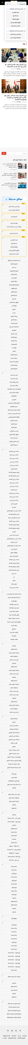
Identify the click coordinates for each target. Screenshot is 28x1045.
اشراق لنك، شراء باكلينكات (14, 389)
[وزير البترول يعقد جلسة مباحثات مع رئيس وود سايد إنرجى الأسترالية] (14, 55)
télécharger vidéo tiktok (14, 1017)
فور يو (14, 531)
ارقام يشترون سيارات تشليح (14, 760)
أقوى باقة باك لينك (14, 615)
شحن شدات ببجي (14, 535)
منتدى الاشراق (14, 406)
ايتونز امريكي (14, 469)
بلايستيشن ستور (14, 556)
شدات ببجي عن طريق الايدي (14, 510)
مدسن (14, 312)
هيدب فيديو (14, 333)
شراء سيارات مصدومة (14, 764)
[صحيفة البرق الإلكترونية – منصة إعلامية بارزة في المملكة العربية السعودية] (22, 185)
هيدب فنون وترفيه (14, 441)
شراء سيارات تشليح (14, 753)
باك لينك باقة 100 (14, 608)
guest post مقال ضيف (14, 597)
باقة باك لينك (14, 223)
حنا (14, 577)
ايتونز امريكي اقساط (14, 524)
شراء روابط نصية (14, 382)
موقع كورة (14, 918)
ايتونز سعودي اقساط (14, 472)
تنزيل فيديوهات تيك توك (14, 1010)
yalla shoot (14, 649)
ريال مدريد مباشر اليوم (14, 794)
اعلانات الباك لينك (14, 392)
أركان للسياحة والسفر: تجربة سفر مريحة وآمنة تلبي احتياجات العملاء (9, 165)
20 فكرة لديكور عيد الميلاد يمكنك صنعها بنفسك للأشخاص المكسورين (9, 175)
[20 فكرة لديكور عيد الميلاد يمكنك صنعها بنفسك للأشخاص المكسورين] (22, 176)
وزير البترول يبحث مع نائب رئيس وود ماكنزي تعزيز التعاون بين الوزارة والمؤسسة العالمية (15, 97)
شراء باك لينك (14, 375)
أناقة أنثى (14, 305)
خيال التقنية (14, 274)
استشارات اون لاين (14, 326)
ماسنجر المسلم (14, 233)
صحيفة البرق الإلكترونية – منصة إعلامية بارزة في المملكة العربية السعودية (9, 185)
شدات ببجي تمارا (14, 455)
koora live (14, 832)
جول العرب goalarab (14, 781)
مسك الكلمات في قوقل (14, 260)
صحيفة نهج (14, 295)
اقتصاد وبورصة (23, 61)
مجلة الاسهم (14, 281)
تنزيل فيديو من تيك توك (14, 1003)
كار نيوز (14, 299)
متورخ (14, 309)
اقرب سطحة (14, 743)
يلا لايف (14, 788)
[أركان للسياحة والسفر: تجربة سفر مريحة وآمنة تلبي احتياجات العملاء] (22, 166)
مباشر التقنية (14, 354)
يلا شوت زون (14, 990)
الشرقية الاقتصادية (14, 285)
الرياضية (14, 636)
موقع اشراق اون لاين (14, 250)
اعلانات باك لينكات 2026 (14, 976)
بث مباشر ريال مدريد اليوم (14, 784)
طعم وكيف (14, 344)
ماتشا (14, 580)
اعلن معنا (14, 1035)
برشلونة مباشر (14, 656)
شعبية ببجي (14, 549)
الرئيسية (24, 1035)
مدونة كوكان (14, 292)
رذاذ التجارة (14, 340)
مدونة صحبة (14, 358)
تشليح (14, 746)
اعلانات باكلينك (14, 639)
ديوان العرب (14, 625)
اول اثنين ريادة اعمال (14, 206)
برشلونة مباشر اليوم (14, 797)
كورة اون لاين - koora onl (14, 849)
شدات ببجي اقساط (14, 451)
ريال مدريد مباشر (14, 659)
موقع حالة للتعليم (14, 434)
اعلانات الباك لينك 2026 (14, 410)
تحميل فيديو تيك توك (14, 1007)
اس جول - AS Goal (14, 860)
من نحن (19, 1035)
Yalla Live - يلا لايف (14, 846)
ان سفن (14, 267)
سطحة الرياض (14, 718)
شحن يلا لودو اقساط (14, 475)
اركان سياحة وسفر (14, 254)
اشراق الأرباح (14, 368)
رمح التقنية (14, 337)
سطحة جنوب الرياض (14, 739)
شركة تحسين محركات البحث (14, 226)
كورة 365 (14, 774)
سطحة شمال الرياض (14, 732)
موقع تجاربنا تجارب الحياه (14, 622)
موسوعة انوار (14, 365)
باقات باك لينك (14, 385)
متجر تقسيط (14, 489)
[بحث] (2, 2)
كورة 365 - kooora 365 (14, 856)
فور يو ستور (14, 503)
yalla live (14, 808)
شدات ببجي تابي (14, 462)
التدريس (14, 399)
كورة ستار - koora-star (14, 818)
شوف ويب (14, 278)
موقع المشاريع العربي (14, 417)
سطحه (14, 722)
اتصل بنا (5, 1038)
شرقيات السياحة (14, 361)
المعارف (14, 330)
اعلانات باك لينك (14, 632)
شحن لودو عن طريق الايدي (14, 545)
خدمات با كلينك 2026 (14, 618)
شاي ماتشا (14, 584)
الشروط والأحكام (21, 1038)
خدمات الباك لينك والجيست (14, 594)
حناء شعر (14, 573)
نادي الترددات (14, 323)
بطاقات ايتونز (14, 552)
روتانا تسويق (14, 316)
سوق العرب (14, 601)
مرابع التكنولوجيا (14, 271)
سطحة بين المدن (14, 725)
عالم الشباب (14, 216)
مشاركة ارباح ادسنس (14, 210)
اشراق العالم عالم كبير (14, 403)
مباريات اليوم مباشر (14, 652)
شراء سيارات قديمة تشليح (14, 767)
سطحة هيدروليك (14, 729)
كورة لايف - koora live (14, 952)
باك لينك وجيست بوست (14, 413)
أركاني (14, 351)
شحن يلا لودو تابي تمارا (14, 517)
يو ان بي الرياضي (14, 431)
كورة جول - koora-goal (14, 821)
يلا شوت (14, 645)
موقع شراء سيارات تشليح (14, 757)
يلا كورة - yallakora (14, 853)
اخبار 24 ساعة (14, 438)
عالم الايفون (14, 288)
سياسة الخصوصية (12, 1038)
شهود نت (14, 347)
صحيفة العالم (14, 445)
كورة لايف (14, 873)
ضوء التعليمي (14, 240)
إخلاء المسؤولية (6, 1035)
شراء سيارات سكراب (14, 750)
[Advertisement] (14, 130)
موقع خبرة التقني (14, 302)
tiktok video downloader (14, 1014)
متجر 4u (14, 507)
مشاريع (14, 629)
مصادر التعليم (14, 420)
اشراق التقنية (14, 264)
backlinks (14, 396)
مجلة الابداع (14, 319)
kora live (14, 870)
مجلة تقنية (14, 427)
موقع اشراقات (14, 247)
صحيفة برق (14, 243)
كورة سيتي (14, 777)
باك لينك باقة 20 (14, 604)
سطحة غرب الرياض (14, 736)
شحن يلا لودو (14, 542)
